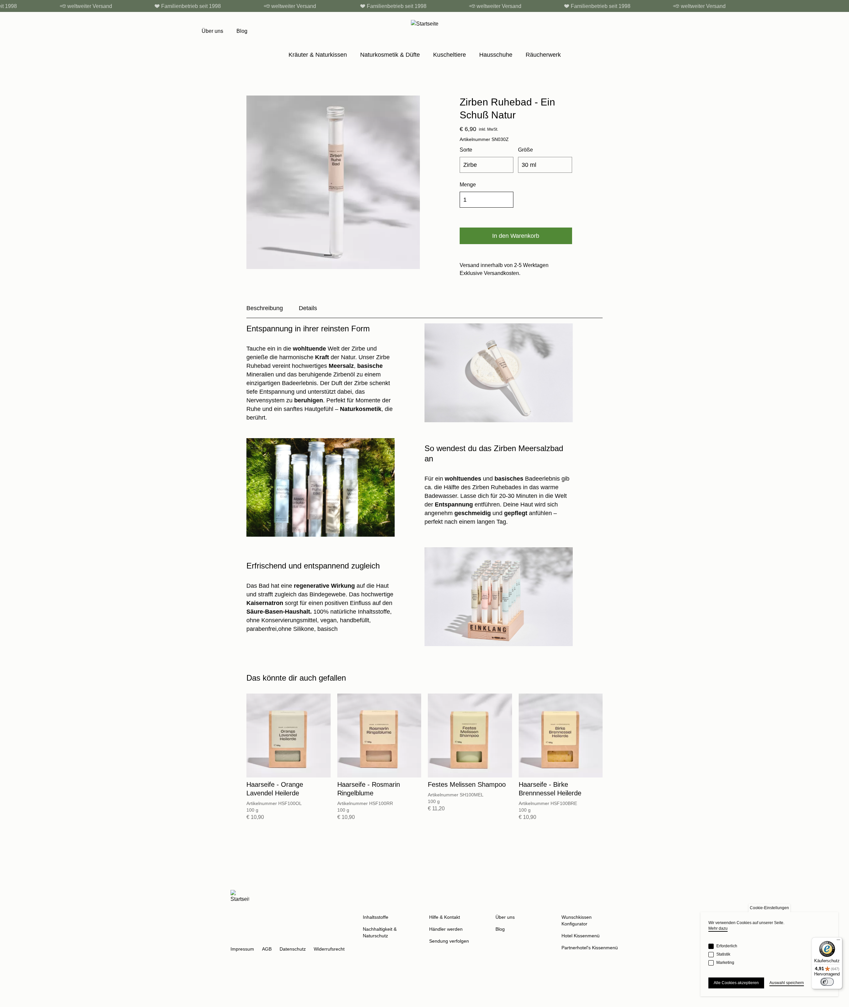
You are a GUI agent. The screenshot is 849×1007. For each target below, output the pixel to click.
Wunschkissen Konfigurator (576, 920)
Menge (468, 184)
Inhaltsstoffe (375, 917)
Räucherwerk (543, 54)
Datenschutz (293, 949)
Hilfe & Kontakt (444, 917)
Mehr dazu (718, 928)
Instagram (235, 937)
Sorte (466, 150)
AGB (267, 949)
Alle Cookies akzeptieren (736, 982)
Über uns (212, 31)
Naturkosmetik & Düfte (390, 54)
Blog (241, 31)
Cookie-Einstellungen (769, 908)
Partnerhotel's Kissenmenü (589, 947)
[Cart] (644, 31)
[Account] (630, 31)
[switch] (827, 982)
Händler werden (446, 929)
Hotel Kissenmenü (580, 935)
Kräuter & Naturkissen (318, 54)
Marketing (725, 962)
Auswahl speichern (786, 982)
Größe (525, 150)
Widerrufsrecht (329, 949)
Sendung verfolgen (449, 941)
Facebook (251, 937)
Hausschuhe (495, 54)
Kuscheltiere (449, 54)
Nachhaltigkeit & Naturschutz (380, 932)
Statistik (723, 954)
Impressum (242, 949)
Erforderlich (726, 946)
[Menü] (838, 941)
